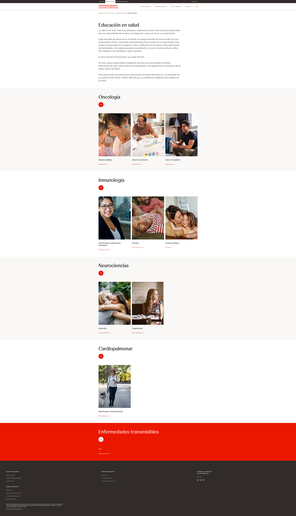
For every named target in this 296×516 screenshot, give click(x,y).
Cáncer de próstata (139, 160)
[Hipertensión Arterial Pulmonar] (115, 386)
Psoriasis (135, 243)
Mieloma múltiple (105, 160)
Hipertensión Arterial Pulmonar (111, 411)
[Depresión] (115, 303)
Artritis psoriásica (172, 243)
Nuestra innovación (121, 13)
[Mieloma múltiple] (115, 134)
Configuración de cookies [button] (13, 496)
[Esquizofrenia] (148, 303)
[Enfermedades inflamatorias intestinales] (115, 217)
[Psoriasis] (148, 217)
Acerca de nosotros (110, 13)
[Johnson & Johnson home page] (108, 6)
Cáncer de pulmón (172, 160)
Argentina (101, 13)
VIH (100, 449)
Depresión (103, 328)
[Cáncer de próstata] (148, 134)
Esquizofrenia (137, 328)
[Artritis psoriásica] (181, 217)
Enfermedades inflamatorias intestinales (110, 244)
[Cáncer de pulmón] (181, 134)
